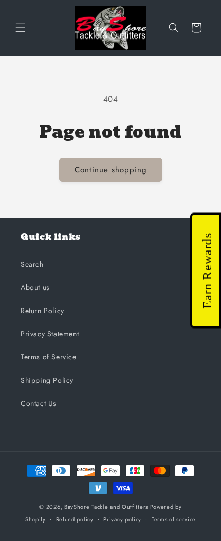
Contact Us (39, 403)
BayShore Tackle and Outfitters (106, 507)
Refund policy (75, 519)
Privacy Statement (50, 334)
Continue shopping (111, 170)
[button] (20, 27)
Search (32, 264)
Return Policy (42, 310)
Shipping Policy (47, 380)
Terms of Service (49, 357)
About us (35, 287)
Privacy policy (122, 519)
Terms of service (174, 519)
